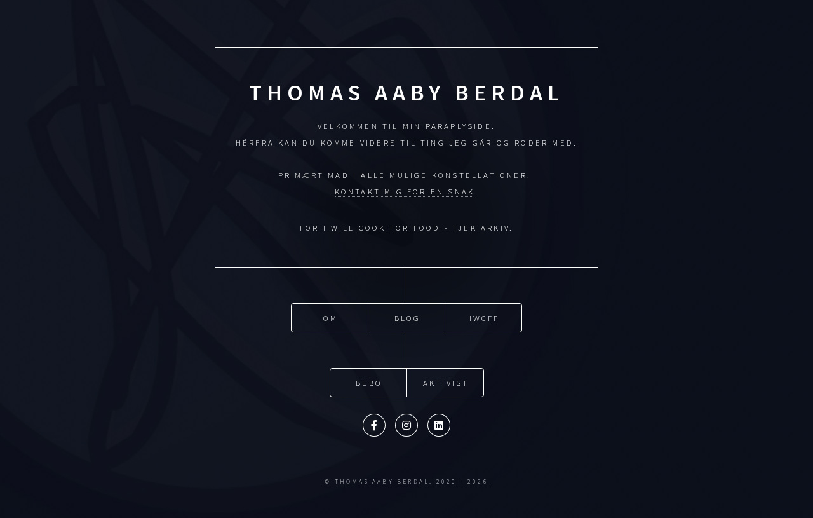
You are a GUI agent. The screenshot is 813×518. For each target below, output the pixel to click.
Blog (407, 318)
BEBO (369, 383)
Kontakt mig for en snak (405, 191)
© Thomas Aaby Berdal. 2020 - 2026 (406, 482)
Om (330, 318)
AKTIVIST (446, 383)
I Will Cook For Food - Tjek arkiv (416, 227)
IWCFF (484, 318)
